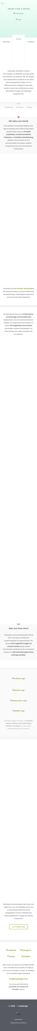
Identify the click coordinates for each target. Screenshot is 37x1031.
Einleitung (9, 107)
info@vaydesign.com (18, 979)
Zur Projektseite (18, 927)
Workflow (20, 107)
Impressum (18, 1019)
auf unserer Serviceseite (24, 288)
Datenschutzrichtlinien (18, 1023)
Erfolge (29, 107)
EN (4, 3)
